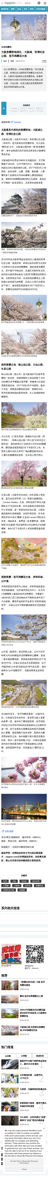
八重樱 (6, 886)
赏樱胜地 (39, 886)
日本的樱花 (6, 47)
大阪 (14, 881)
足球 (5, 881)
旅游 (5, 61)
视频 (12, 61)
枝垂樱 (22, 890)
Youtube (17, 122)
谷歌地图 (9, 831)
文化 (25, 9)
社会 (19, 9)
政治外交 (4, 9)
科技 (32, 9)
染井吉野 (35, 881)
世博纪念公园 (8, 890)
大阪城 (16, 886)
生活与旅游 (40, 9)
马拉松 (24, 881)
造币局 (27, 886)
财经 (13, 9)
